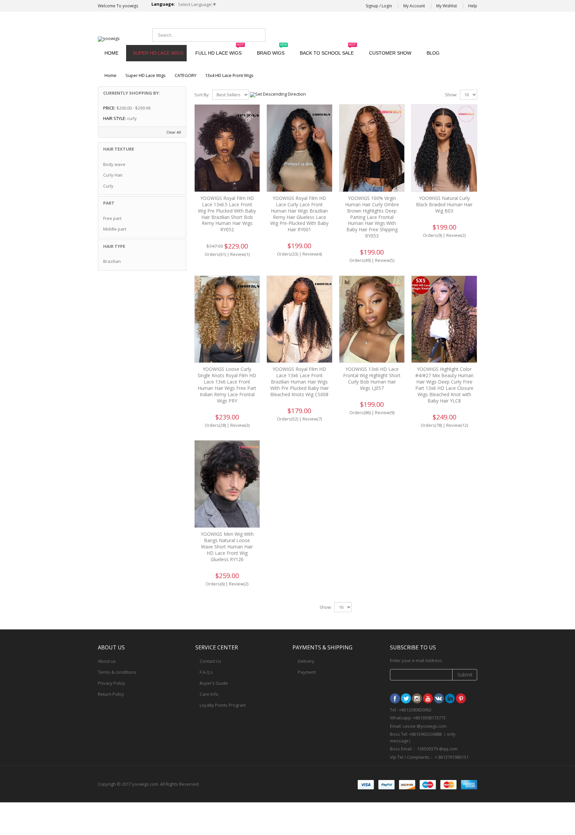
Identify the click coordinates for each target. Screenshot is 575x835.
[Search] (258, 35)
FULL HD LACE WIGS (219, 50)
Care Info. (209, 694)
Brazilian (112, 261)
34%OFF (247, 116)
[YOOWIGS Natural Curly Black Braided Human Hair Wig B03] (444, 148)
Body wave (114, 164)
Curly (108, 186)
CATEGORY (185, 75)
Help (472, 6)
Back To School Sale (328, 50)
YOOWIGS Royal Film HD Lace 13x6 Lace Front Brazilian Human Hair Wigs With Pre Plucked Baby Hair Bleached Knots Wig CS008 (299, 382)
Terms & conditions (117, 672)
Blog (433, 53)
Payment (307, 672)
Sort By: (202, 95)
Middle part (114, 229)
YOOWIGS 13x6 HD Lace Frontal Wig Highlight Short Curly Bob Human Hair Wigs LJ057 (372, 378)
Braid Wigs (272, 50)
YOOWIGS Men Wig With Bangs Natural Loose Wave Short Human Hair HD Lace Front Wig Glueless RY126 (227, 546)
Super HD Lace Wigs (158, 53)
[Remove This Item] (177, 108)
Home (110, 75)
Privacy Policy (111, 683)
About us (107, 661)
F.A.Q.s (206, 672)
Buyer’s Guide (214, 683)
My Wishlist (446, 6)
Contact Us (210, 661)
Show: (451, 95)
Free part (112, 218)
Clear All (173, 132)
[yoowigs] (109, 39)
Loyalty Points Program (223, 705)
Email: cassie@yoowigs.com (422, 34)
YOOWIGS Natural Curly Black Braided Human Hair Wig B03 (444, 204)
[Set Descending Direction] (278, 94)
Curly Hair (113, 175)
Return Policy (111, 694)
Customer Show (390, 53)
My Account (414, 6)
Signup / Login (379, 6)
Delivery (306, 661)
